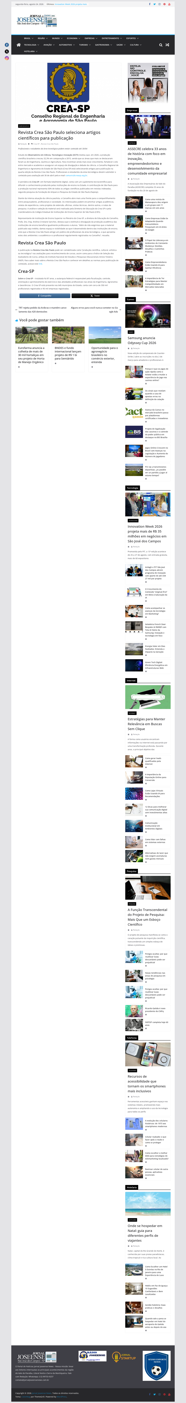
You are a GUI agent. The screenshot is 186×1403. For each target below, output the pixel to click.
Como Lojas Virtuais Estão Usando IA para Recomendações (155, 793)
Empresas (89, 38)
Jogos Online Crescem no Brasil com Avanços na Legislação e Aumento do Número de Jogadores (156, 452)
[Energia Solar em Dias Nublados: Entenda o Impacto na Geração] (134, 650)
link (40, 263)
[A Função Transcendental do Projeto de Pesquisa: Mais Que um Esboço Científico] (148, 888)
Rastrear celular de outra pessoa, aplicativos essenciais (156, 1172)
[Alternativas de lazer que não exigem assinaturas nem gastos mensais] (134, 857)
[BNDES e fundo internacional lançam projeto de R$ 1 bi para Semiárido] (68, 328)
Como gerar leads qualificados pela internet (153, 761)
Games (131, 332)
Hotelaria (29, 51)
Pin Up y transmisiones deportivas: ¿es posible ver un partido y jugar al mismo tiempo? (156, 471)
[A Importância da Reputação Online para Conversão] (134, 778)
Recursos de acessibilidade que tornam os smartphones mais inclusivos (147, 1083)
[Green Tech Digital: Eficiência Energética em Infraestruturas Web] (134, 666)
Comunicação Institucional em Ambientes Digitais (153, 826)
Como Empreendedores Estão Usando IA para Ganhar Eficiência (156, 265)
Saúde (120, 44)
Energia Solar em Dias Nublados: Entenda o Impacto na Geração (155, 649)
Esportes (131, 38)
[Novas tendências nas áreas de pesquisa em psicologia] (134, 977)
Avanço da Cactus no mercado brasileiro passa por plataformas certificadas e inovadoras (156, 414)
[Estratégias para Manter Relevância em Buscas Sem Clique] (148, 697)
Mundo (56, 38)
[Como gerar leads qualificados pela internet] (134, 762)
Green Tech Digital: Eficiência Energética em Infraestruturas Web (156, 665)
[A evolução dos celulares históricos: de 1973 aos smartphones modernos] (134, 1125)
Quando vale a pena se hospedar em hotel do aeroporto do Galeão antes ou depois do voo (155, 1322)
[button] (32, 38)
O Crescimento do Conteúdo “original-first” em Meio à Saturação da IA (156, 593)
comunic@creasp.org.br (76, 175)
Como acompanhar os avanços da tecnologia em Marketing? (155, 611)
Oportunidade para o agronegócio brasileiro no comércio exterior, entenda (104, 355)
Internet (132, 713)
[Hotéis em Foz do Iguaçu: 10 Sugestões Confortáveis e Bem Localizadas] (134, 1291)
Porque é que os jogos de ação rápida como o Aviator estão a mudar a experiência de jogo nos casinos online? (156, 375)
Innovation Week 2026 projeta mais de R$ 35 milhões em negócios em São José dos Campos (147, 533)
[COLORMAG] (37, 1352)
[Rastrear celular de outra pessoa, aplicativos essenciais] (134, 1173)
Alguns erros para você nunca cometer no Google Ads (94, 309)
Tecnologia (30, 44)
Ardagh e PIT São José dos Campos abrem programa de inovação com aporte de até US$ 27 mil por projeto (155, 573)
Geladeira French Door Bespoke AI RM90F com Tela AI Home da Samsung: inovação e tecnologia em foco (155, 630)
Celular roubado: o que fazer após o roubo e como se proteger (155, 1140)
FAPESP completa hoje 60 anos (156, 1023)
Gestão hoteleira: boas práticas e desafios (155, 1306)
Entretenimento (110, 38)
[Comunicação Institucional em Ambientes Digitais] (134, 827)
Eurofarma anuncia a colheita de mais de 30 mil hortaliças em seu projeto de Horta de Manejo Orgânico (31, 355)
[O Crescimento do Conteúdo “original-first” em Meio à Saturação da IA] (134, 594)
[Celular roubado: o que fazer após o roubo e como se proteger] (134, 1141)
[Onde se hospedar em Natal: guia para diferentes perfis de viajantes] (148, 1204)
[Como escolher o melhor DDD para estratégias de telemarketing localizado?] (134, 1157)
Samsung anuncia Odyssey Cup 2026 (142, 340)
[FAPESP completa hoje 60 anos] (134, 1025)
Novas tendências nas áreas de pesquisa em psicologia (155, 976)
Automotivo (65, 44)
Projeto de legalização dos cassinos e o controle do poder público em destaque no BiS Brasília (156, 433)
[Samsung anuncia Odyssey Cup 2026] (148, 316)
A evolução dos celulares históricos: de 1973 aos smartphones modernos (156, 1123)
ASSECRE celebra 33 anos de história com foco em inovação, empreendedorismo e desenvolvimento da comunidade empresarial (147, 161)
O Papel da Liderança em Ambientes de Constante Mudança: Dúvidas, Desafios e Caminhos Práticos (156, 246)
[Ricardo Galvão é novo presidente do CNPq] (134, 1011)
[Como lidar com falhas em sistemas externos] (134, 842)
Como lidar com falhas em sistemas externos (155, 841)
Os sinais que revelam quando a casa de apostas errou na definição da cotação (155, 395)
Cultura (134, 44)
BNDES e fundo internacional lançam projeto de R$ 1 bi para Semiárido (68, 353)
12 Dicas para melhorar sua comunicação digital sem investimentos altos (156, 809)
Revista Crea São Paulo (49, 144)
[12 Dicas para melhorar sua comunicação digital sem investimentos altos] (134, 811)
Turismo (83, 44)
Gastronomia (102, 44)
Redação (23, 144)
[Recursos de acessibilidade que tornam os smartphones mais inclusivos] (148, 1054)
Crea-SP (36, 144)
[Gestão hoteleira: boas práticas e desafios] (134, 1308)
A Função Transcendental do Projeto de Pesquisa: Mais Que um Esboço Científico (147, 917)
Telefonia (132, 1070)
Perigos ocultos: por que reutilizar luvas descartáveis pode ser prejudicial (156, 958)
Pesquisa (132, 904)
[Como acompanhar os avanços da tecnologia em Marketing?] (134, 612)
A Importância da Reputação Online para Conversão (155, 777)
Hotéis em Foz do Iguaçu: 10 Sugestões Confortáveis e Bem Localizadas (156, 1289)
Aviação (48, 44)
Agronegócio (24, 126)
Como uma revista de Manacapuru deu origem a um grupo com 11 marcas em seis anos (156, 203)
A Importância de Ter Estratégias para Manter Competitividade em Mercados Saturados (156, 282)
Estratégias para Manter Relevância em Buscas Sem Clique (146, 724)
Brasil (27, 38)
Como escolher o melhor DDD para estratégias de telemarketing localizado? (156, 1156)
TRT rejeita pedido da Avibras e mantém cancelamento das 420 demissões (42, 309)
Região (41, 38)
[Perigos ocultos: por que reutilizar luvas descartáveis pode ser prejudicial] (134, 959)
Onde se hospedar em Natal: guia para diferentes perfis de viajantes (145, 1233)
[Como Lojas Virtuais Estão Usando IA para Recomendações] (134, 795)
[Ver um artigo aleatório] (167, 45)
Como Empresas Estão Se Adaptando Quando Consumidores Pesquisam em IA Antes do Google (156, 224)
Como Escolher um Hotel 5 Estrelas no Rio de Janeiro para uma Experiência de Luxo (156, 1270)
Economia (72, 38)
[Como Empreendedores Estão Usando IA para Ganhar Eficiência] (134, 266)
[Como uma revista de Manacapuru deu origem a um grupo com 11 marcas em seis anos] (134, 205)
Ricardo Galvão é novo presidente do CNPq (155, 1009)
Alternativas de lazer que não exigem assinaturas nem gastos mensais (156, 856)
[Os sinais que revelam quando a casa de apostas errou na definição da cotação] (134, 396)
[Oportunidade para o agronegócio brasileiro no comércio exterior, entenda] (105, 328)
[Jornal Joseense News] (18, 45)
